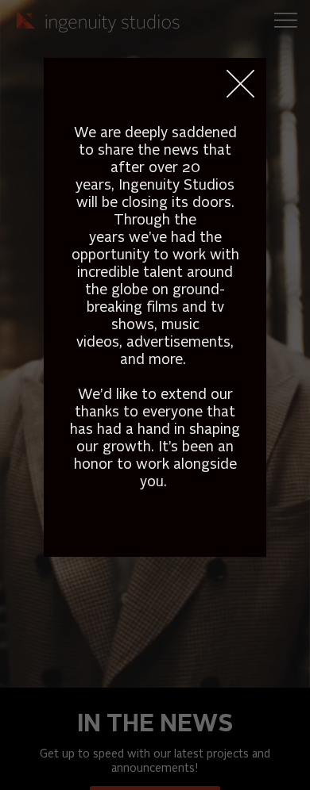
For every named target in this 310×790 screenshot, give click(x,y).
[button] (240, 84)
